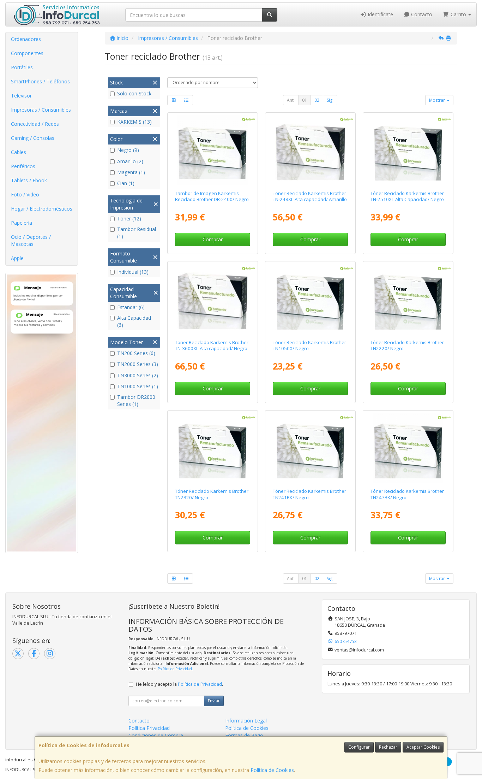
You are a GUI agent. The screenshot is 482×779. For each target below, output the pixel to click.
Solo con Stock (134, 93)
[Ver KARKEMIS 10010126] (212, 299)
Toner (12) (129, 218)
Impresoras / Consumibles (41, 109)
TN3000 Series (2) (137, 375)
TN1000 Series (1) (137, 386)
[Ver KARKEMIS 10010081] (212, 150)
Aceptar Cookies (423, 747)
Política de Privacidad (175, 668)
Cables (18, 152)
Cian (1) (125, 183)
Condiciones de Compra (155, 735)
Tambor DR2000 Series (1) (136, 400)
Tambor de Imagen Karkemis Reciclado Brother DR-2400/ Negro (212, 196)
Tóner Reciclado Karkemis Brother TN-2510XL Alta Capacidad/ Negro (407, 196)
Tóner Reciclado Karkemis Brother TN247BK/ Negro (407, 494)
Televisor (21, 95)
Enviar (214, 701)
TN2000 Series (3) (137, 364)
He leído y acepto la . (179, 684)
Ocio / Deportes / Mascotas (31, 240)
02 (316, 100)
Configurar (359, 747)
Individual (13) (133, 271)
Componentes (27, 53)
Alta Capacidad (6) (134, 321)
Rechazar (388, 747)
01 (304, 100)
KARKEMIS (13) (134, 121)
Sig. (330, 100)
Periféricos (23, 166)
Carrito (458, 14)
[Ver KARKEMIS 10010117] (408, 150)
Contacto (421, 14)
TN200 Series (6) (136, 353)
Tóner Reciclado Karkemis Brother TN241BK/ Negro (309, 494)
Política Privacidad (149, 728)
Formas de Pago (244, 735)
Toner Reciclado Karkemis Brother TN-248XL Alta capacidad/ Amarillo (310, 196)
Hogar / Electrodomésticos (41, 208)
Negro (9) (128, 150)
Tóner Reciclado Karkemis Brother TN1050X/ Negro (309, 345)
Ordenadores (26, 39)
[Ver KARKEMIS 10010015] (310, 448)
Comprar (213, 239)
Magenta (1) (131, 172)
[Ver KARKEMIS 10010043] (212, 448)
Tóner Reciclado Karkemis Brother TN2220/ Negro (407, 345)
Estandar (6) (131, 307)
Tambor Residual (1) (136, 233)
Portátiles (22, 67)
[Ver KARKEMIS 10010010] (408, 299)
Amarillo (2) (130, 161)
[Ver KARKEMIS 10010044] (310, 299)
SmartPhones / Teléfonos (40, 81)
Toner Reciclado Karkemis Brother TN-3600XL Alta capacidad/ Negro (211, 345)
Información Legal (246, 720)
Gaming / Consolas (32, 138)
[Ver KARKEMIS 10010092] (408, 448)
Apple (17, 258)
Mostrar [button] (437, 100)
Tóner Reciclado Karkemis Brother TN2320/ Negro (211, 494)
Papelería (21, 222)
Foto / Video (25, 194)
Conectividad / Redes (35, 123)
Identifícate (379, 14)
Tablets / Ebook (29, 180)
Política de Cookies (272, 770)
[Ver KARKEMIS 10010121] (310, 150)
